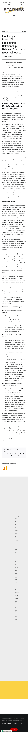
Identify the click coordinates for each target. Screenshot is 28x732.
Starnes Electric (13, 463)
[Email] (19, 456)
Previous (5, 31)
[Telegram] (18, 454)
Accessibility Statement (7, 725)
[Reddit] (10, 454)
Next (23, 31)
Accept (13, 729)
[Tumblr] (20, 454)
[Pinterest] (23, 454)
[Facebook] (5, 454)
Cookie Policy (17, 723)
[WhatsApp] (15, 454)
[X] (7, 454)
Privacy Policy (11, 723)
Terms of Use (5, 723)
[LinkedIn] (12, 454)
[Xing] (12, 456)
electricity (17, 297)
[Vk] (5, 456)
